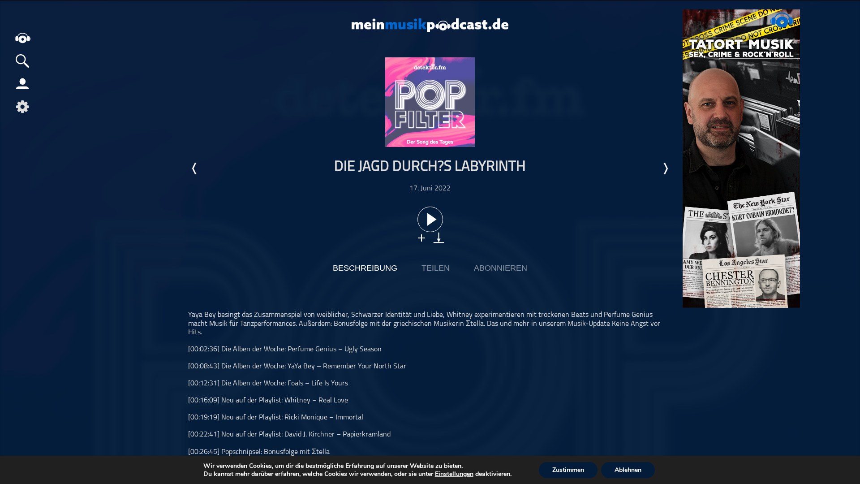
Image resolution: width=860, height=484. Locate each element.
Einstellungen (454, 474)
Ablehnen (628, 470)
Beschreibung (365, 268)
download (438, 237)
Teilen (435, 268)
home (22, 38)
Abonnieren (500, 268)
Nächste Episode (665, 168)
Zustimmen (568, 470)
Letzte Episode (195, 168)
